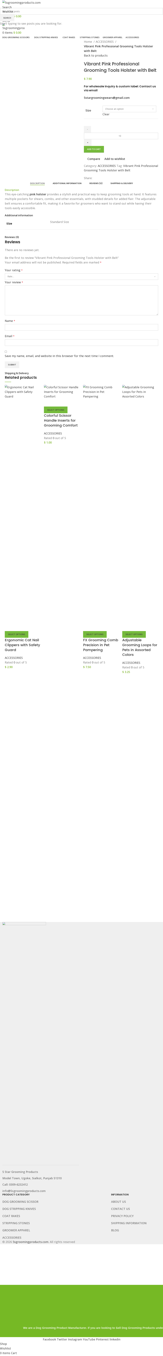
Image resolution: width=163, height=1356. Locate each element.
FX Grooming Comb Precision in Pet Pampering (100, 645)
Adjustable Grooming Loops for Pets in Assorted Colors (139, 647)
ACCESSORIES (14, 658)
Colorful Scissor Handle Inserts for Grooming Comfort (61, 420)
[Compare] (9, 627)
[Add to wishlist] (26, 627)
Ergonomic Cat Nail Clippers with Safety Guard (22, 645)
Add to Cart (94, 149)
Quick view (17, 627)
